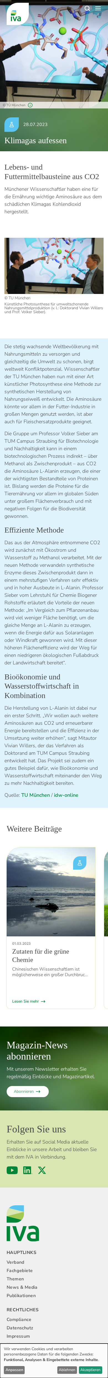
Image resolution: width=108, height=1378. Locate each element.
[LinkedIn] (27, 1170)
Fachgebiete (20, 1271)
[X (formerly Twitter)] (42, 1170)
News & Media (22, 1287)
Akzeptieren (90, 1369)
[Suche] (87, 8)
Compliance (19, 1320)
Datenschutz (20, 1328)
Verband (15, 1262)
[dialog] (54, 1361)
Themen (15, 1279)
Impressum (18, 1336)
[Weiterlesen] (51, 891)
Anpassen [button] (14, 1369)
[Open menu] (98, 8)
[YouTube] (12, 1170)
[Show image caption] (30, 105)
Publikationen (21, 1296)
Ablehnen (67, 1369)
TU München (35, 795)
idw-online (66, 795)
